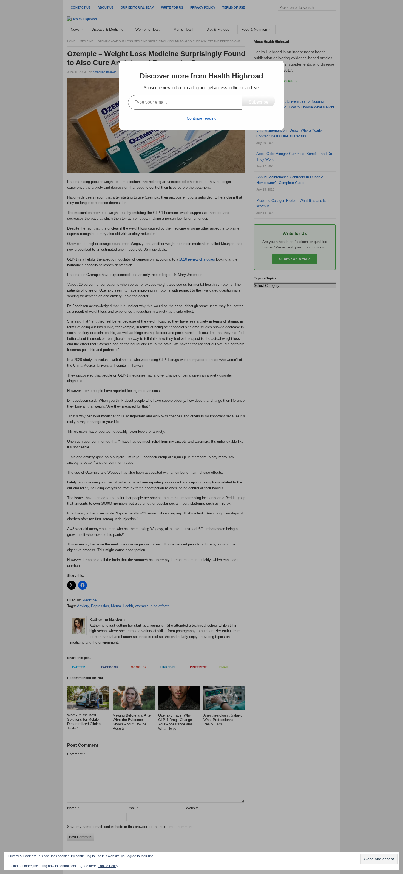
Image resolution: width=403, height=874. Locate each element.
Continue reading (202, 118)
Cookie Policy (108, 866)
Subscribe (258, 102)
